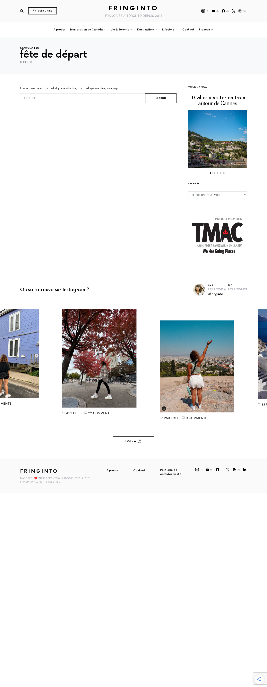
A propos (112, 470)
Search (161, 98)
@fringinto (215, 294)
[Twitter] (234, 11)
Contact (139, 470)
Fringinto (133, 8)
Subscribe (45, 11)
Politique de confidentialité (170, 472)
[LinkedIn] (244, 469)
